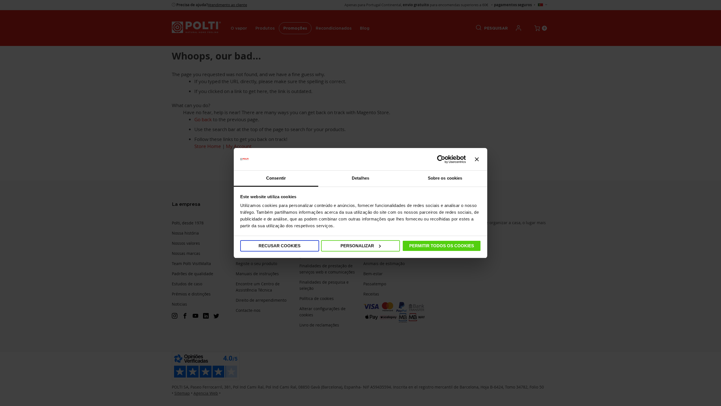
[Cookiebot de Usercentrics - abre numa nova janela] (441, 159)
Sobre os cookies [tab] (445, 178)
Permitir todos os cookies (441, 245)
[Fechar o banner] (477, 159)
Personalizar (357, 245)
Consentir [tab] (276, 178)
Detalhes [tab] (360, 178)
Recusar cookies (280, 245)
